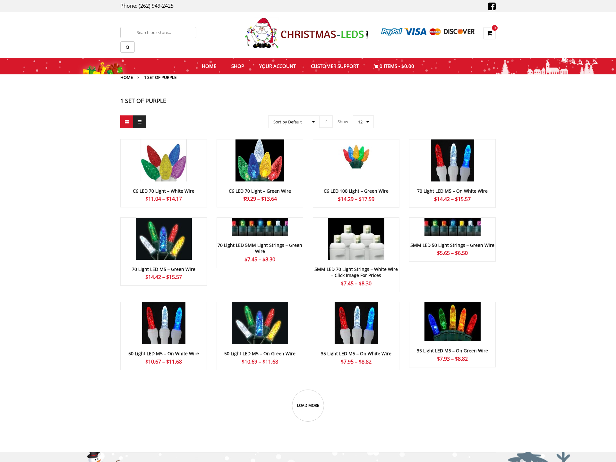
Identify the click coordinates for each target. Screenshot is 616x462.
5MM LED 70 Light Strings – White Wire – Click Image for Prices (356, 272)
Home (126, 77)
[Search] (127, 47)
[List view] (139, 121)
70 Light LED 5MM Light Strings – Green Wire (260, 248)
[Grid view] (126, 121)
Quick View (163, 148)
